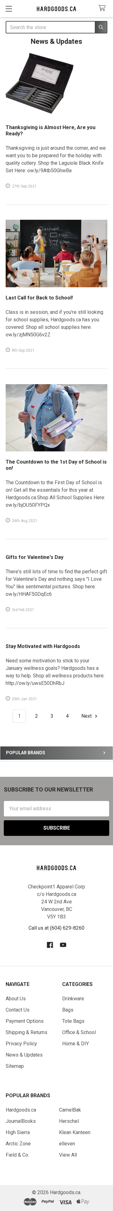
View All (68, 1155)
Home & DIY (75, 1044)
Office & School (79, 1032)
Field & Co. (17, 1155)
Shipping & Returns (26, 1032)
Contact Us (18, 1010)
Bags (67, 1010)
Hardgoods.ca (21, 1110)
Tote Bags (73, 1021)
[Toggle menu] (8, 8)
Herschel (69, 1121)
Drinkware (73, 999)
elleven (67, 1144)
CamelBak (70, 1110)
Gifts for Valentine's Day (34, 557)
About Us (16, 999)
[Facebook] (50, 945)
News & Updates (24, 1055)
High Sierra (18, 1132)
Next (87, 716)
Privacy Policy (21, 1044)
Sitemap (15, 1066)
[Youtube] (63, 945)
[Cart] (103, 8)
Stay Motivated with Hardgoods (43, 646)
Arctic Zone (18, 1144)
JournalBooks (21, 1121)
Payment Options (25, 1021)
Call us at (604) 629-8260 (56, 928)
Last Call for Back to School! (39, 298)
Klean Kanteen (74, 1132)
